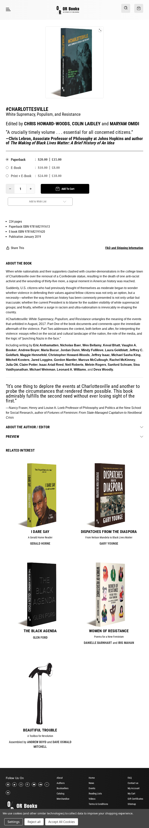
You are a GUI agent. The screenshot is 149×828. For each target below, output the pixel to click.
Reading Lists (95, 793)
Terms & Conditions (98, 804)
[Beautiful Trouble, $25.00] (40, 693)
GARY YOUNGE (109, 543)
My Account (133, 788)
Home (92, 777)
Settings (14, 822)
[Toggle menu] (7, 9)
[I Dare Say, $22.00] (40, 495)
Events (92, 788)
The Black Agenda (40, 631)
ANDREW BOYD (36, 742)
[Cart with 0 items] (138, 8)
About (60, 777)
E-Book (16, 168)
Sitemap (132, 804)
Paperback (18, 160)
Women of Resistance (109, 631)
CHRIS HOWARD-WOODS (47, 123)
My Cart (131, 793)
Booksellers (62, 788)
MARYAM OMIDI (124, 123)
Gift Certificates (135, 798)
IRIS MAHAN (126, 643)
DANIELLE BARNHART (98, 643)
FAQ (130, 777)
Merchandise (63, 798)
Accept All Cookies (61, 822)
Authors (61, 783)
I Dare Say (40, 532)
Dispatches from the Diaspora (109, 532)
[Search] (125, 8)
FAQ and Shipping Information (124, 248)
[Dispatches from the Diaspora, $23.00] (108, 495)
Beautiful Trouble (40, 730)
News (91, 783)
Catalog (60, 793)
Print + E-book (21, 176)
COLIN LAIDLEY (86, 123)
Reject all (34, 822)
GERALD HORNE (40, 543)
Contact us (133, 783)
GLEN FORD (40, 637)
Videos (92, 798)
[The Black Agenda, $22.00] (40, 594)
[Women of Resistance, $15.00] (108, 594)
